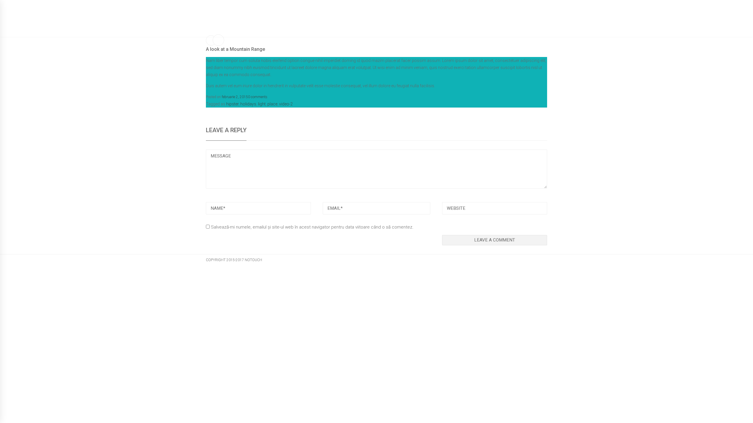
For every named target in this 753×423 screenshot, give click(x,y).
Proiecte (452, 25)
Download (484, 25)
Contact (515, 25)
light (262, 104)
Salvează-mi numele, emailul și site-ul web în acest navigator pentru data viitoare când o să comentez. (312, 227)
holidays (248, 104)
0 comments (257, 97)
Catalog (423, 25)
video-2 (286, 104)
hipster (232, 104)
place (272, 104)
